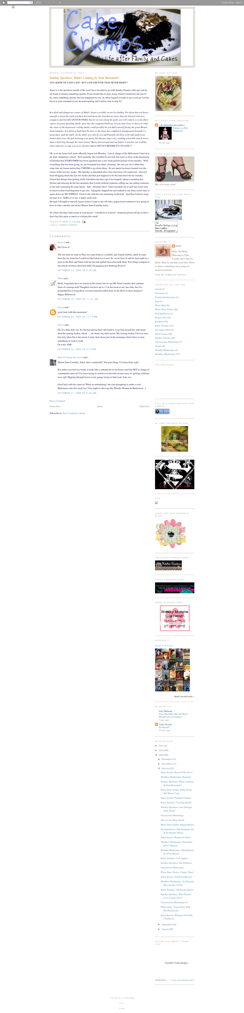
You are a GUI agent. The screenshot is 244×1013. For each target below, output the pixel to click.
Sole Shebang (165, 711)
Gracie (61, 324)
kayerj (61, 307)
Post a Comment (57, 400)
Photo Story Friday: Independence (177, 824)
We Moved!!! (164, 727)
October (166, 768)
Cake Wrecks (165, 724)
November (167, 763)
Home (100, 406)
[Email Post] (84, 222)
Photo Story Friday (164, 309)
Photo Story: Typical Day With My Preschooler (176, 908)
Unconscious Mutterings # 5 (174, 902)
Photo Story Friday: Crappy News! (177, 872)
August (165, 929)
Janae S (61, 242)
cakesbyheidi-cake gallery (172, 125)
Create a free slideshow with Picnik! (184, 980)
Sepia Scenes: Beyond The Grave (177, 772)
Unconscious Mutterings (167, 341)
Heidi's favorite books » (184, 696)
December (167, 759)
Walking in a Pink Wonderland (180, 129)
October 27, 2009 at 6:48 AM (77, 393)
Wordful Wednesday (165, 350)
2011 (161, 745)
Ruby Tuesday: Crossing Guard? (176, 802)
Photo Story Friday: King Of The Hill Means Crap (176, 791)
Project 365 (160, 317)
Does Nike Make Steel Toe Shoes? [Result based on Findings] (173, 715)
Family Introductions (165, 297)
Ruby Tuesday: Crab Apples (174, 858)
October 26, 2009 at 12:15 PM (78, 316)
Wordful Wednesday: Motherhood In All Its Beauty (177, 852)
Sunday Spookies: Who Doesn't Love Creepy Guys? (176, 896)
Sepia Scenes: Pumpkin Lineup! (176, 797)
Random (159, 321)
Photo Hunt (160, 305)
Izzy (157, 301)
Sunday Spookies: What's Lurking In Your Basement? (177, 783)
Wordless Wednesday (165, 354)
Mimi (60, 278)
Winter (158, 346)
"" (160, 980)
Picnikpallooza (162, 313)
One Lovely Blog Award (172, 820)
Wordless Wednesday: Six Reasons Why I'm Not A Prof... (177, 883)
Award (158, 289)
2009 (161, 755)
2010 (161, 750)
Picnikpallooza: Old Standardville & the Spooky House (177, 831)
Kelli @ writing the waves (70, 357)
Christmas (160, 293)
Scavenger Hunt (162, 329)
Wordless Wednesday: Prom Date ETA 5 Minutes (176, 843)
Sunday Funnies (68, 225)
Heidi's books (164, 646)
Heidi (178, 246)
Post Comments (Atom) (74, 413)
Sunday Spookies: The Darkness (176, 862)
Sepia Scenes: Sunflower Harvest (176, 876)
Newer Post (55, 406)
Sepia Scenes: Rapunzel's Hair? (176, 837)
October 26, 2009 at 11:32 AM (78, 299)
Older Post (145, 406)
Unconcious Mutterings (172, 815)
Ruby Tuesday (162, 325)
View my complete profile (170, 275)
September (167, 924)
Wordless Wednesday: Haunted (176, 777)
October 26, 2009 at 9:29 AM (77, 270)
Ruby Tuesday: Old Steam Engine (177, 889)
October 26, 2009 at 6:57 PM (77, 349)
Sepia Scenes (161, 333)
